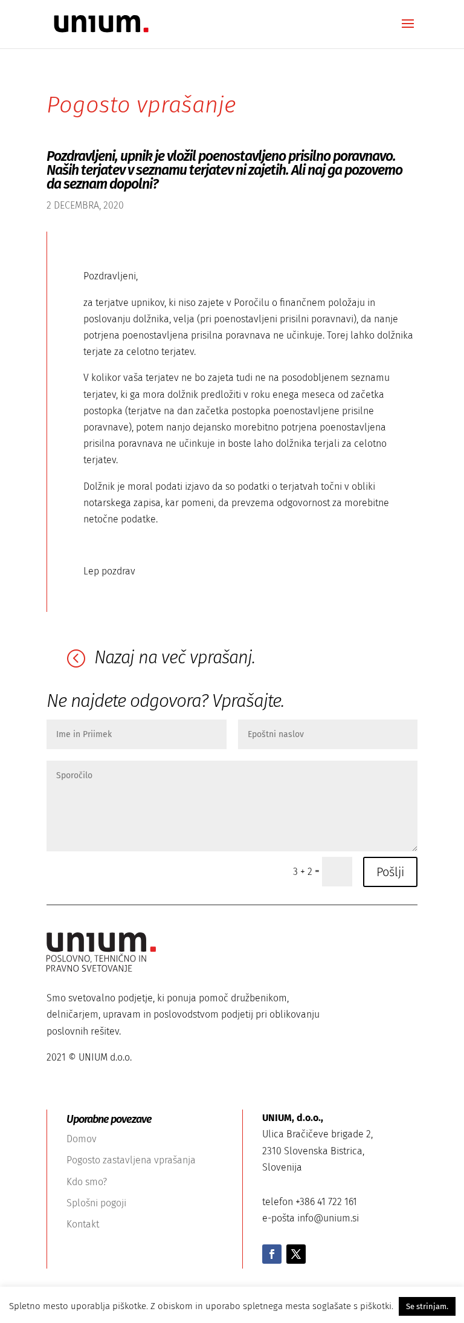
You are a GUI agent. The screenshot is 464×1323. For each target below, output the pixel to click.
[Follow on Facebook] (272, 1254)
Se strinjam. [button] (427, 1306)
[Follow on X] (296, 1254)
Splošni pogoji (96, 1203)
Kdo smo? (86, 1182)
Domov (81, 1139)
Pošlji (390, 872)
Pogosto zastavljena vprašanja (131, 1160)
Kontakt (82, 1224)
